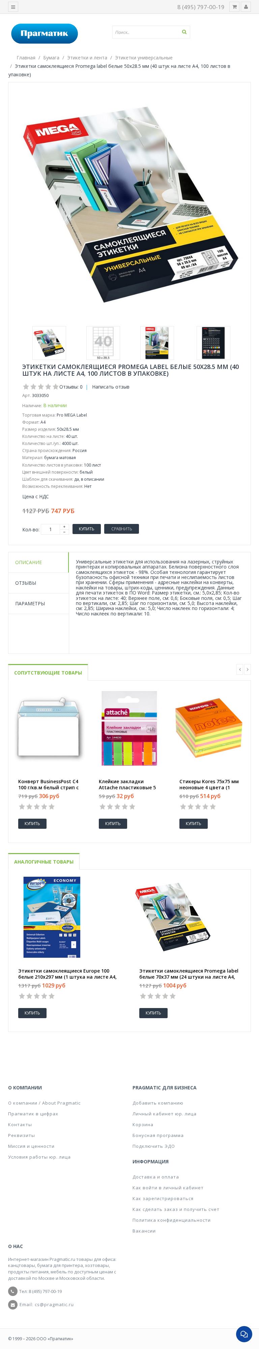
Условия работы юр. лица (39, 1157)
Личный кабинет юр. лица (165, 1114)
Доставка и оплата (156, 1177)
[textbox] (154, 32)
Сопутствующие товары (48, 672)
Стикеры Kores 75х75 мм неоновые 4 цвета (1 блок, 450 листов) (209, 787)
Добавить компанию (158, 1103)
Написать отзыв (111, 386)
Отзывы (25, 583)
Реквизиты (21, 1135)
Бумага (51, 57)
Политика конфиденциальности (172, 1220)
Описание (28, 562)
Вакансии (144, 1231)
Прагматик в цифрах (33, 1114)
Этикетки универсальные (144, 57)
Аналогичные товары (44, 861)
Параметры (30, 603)
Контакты (20, 1124)
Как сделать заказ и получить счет (176, 1209)
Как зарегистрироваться (163, 1198)
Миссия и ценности (31, 1146)
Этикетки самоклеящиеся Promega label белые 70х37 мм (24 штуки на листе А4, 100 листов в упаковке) (188, 977)
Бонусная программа (158, 1135)
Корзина (143, 1124)
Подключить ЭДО (154, 1146)
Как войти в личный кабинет (168, 1188)
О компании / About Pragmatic (44, 1103)
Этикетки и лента (87, 57)
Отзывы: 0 (71, 386)
